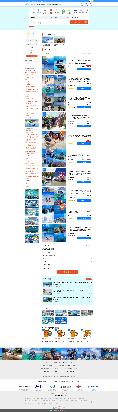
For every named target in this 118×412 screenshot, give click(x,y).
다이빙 (27, 81)
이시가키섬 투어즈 (43, 398)
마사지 (27, 112)
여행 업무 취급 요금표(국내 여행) (61, 371)
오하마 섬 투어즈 (36, 398)
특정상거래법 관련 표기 (73, 368)
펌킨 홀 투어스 (59, 400)
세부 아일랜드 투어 (28, 403)
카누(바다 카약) (29, 83)
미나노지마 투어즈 (44, 401)
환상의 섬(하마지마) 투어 (31, 72)
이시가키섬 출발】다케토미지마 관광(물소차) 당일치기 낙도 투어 (32, 139)
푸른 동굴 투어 (29, 74)
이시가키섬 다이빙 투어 (72, 398)
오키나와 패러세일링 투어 (29, 401)
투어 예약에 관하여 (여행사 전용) (54, 374)
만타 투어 (28, 79)
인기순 (83, 53)
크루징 (27, 94)
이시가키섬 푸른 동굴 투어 (52, 398)
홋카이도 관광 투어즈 (49, 403)
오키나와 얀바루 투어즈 (74, 400)
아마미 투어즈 (64, 401)
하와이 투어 (78, 401)
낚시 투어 (28, 100)
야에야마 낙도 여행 (30, 84)
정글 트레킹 (28, 106)
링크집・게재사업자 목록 (45, 368)
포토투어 (28, 96)
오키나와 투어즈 (66, 400)
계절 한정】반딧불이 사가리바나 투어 (32, 114)
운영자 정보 (72, 371)
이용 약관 (64, 368)
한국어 (91, 1)
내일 (76, 17)
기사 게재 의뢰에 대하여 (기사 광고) (50, 376)
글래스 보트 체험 (30, 98)
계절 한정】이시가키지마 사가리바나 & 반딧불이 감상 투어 (32, 168)
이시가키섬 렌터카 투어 (82, 398)
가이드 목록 (28, 183)
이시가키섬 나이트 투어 (31, 163)
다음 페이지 (88, 245)
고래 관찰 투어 (51, 401)
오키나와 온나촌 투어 (83, 400)
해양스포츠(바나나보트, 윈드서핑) (32, 92)
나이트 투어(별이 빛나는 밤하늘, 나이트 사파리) (32, 87)
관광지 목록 (28, 186)
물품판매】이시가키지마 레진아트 (32, 177)
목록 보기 (89, 279)
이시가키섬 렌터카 (30, 117)
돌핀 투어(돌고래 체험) (31, 105)
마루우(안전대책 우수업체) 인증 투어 (32, 160)
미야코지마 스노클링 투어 (51, 400)
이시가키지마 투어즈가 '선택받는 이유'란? (53, 4)
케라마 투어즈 (37, 401)
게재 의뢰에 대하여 (67, 374)
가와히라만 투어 (29, 77)
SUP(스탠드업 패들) (30, 70)
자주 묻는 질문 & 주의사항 (69, 362)
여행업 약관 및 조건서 (47, 371)
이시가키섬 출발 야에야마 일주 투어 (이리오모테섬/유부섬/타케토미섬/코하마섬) (32, 147)
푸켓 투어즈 (89, 401)
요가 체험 (28, 110)
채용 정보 (73, 376)
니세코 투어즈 (56, 403)
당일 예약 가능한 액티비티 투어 (32, 157)
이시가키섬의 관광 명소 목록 (68, 365)
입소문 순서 (89, 53)
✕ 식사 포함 (31, 26)
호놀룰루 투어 (83, 401)
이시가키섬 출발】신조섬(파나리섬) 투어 (32, 102)
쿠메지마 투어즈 (58, 401)
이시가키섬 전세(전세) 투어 (32, 89)
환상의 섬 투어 (27, 400)
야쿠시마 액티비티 (71, 401)
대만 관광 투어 (35, 403)
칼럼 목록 (28, 185)
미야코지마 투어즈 (42, 400)
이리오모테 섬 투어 (28, 398)
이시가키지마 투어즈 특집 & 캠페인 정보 (52, 365)
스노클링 (28, 76)
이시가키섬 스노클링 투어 (62, 398)
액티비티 (38, 4)
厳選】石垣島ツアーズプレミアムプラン (32, 154)
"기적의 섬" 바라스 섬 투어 (32, 108)
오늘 (72, 17)
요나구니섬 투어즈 (34, 400)
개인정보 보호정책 (56, 368)
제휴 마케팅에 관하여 (64, 376)
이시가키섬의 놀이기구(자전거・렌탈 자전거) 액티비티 (32, 174)
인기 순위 (43, 4)
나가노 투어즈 (41, 403)
